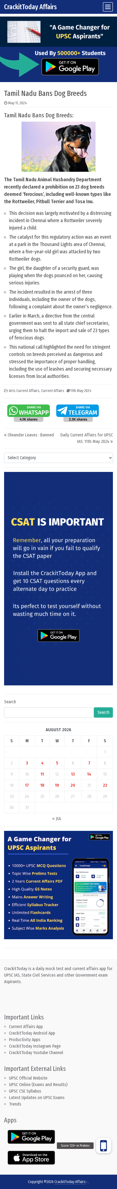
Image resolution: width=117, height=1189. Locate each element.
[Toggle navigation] (108, 7)
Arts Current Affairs (24, 390)
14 (89, 774)
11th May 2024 (80, 390)
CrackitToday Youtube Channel (36, 1052)
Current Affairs (52, 390)
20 (72, 785)
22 (105, 785)
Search (10, 701)
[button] (103, 1145)
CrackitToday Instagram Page (35, 1046)
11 (42, 774)
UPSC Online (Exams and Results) (38, 1084)
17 (27, 785)
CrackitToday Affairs (30, 7)
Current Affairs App (26, 1026)
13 (73, 774)
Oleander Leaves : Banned (31, 435)
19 (57, 785)
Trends (15, 1104)
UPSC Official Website (28, 1078)
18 (42, 785)
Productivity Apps (24, 1039)
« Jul (56, 818)
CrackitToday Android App (32, 1033)
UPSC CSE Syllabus (25, 1091)
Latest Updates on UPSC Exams (36, 1097)
